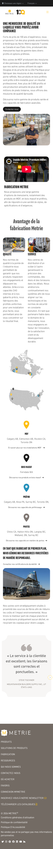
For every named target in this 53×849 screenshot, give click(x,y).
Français (31, 3)
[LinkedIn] (17, 841)
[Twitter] (3, 841)
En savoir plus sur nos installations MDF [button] (25, 448)
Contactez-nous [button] (11, 109)
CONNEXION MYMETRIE (13, 791)
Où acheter (7, 779)
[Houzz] (24, 841)
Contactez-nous (10, 772)
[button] (50, 677)
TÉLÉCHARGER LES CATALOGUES (18, 804)
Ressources (8, 760)
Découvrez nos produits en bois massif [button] (25, 477)
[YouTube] (20, 841)
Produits (6, 741)
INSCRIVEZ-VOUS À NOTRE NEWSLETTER (22, 797)
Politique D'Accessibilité (13, 827)
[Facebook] (13, 841)
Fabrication (8, 754)
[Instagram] (6, 841)
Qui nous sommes (11, 766)
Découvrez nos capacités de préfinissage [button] (25, 507)
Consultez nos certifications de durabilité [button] (20, 564)
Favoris (5, 785)
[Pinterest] (10, 841)
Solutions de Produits (14, 747)
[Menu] (47, 12)
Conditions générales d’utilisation (17, 817)
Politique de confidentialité (14, 822)
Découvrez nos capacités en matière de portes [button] (25, 540)
